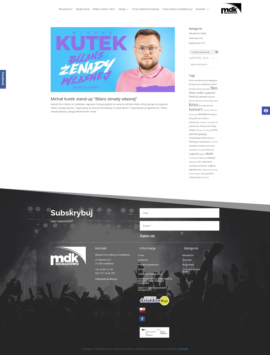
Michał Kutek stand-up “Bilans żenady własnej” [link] (94, 99)
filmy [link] (192, 93)
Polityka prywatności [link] (148, 264)
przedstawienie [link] (204, 141)
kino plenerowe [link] (205, 105)
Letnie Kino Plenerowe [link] (199, 126)
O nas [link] (141, 255)
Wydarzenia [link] (83, 9)
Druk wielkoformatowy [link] (145, 9)
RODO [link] (141, 269)
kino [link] (193, 104)
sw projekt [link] (183, 348)
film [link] (214, 88)
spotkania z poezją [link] (197, 150)
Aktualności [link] (65, 9)
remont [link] (214, 142)
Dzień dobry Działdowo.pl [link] (177, 9)
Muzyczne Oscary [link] (204, 130)
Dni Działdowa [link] (203, 84)
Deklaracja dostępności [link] (150, 273)
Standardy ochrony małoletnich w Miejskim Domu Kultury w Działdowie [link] (155, 280)
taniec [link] (202, 154)
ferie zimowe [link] (203, 89)
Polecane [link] (193, 38)
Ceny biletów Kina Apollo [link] (191, 270)
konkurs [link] (203, 114)
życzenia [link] (205, 177)
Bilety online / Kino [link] (104, 9)
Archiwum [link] (143, 259)
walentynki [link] (207, 161)
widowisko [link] (202, 165)
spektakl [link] (193, 145)
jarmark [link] (203, 96)
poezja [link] (203, 134)
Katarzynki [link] (213, 101)
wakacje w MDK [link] (195, 162)
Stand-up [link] (210, 149)
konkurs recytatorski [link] (209, 122)
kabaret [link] (211, 96)
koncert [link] (195, 109)
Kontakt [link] (200, 9)
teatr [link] (209, 153)
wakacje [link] (211, 157)
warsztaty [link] (193, 165)
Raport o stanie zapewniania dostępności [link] (152, 288)
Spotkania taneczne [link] (206, 145)
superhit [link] (194, 154)
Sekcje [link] (122, 9)
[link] (266, 111)
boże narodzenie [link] (197, 80)
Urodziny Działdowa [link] (197, 158)
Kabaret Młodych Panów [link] (199, 101)
